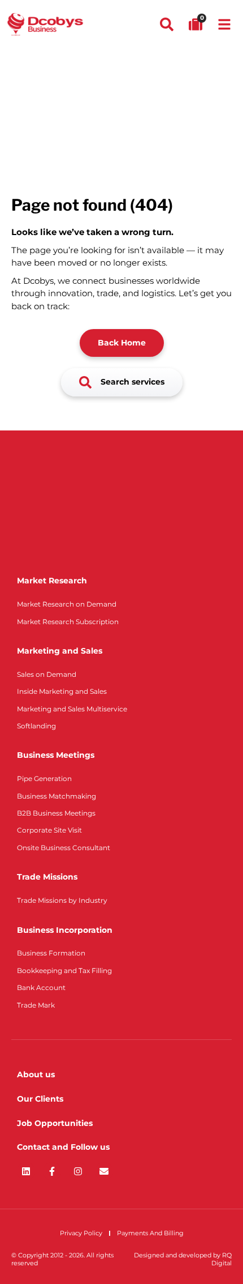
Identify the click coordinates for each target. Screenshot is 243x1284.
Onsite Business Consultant (63, 847)
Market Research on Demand (66, 604)
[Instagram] (78, 1171)
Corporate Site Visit (49, 830)
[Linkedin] (26, 1171)
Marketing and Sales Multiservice (72, 709)
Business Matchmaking (56, 796)
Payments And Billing (150, 1233)
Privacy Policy (81, 1233)
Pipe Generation (44, 778)
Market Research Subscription (68, 621)
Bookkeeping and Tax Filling (64, 970)
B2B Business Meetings (56, 813)
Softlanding (36, 726)
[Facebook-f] (52, 1171)
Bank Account (41, 987)
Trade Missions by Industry (62, 900)
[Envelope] (104, 1171)
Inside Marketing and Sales (62, 691)
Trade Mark (36, 1005)
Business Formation (51, 953)
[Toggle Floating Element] (202, 1254)
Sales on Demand (46, 674)
